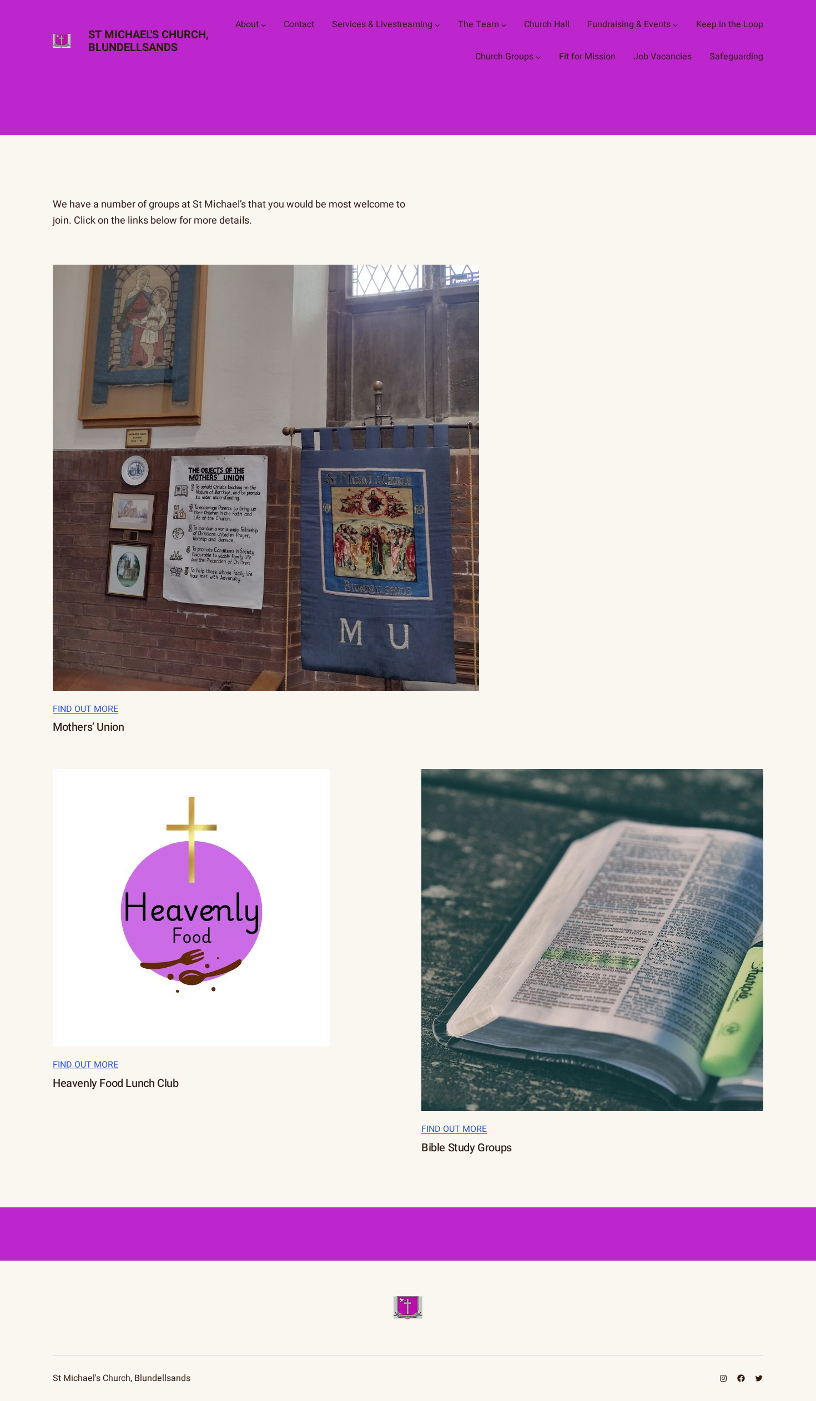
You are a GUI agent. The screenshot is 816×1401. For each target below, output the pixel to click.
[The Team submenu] (504, 25)
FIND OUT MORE (85, 709)
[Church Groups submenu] (538, 57)
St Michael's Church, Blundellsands (148, 41)
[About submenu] (263, 25)
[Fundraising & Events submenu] (675, 25)
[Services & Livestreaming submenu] (437, 25)
